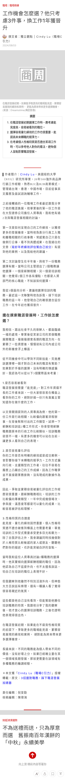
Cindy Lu (27, 174)
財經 (5, 720)
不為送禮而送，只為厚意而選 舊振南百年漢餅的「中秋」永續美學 (31, 735)
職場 (5, 5)
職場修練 (14, 5)
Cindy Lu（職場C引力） (35, 673)
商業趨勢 (12, 720)
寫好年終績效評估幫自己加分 (31, 247)
